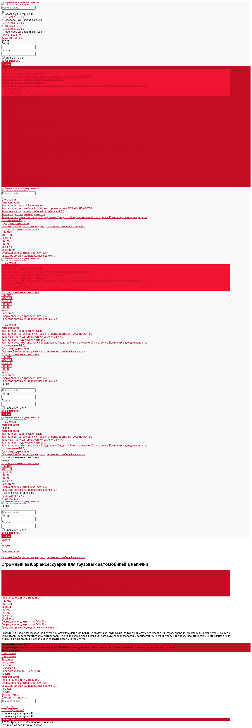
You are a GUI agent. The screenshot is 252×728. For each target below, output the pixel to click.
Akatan (38, 725)
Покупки (6, 691)
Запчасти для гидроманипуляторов (23, 82)
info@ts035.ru (9, 25)
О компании (8, 129)
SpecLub (6, 105)
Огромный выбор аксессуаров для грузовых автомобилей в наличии (43, 94)
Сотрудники (8, 662)
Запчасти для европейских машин (22, 73)
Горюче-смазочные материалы (20, 159)
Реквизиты (8, 668)
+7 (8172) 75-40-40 (12, 16)
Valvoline (6, 114)
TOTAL (5, 111)
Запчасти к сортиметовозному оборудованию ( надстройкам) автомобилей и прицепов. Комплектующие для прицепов (74, 85)
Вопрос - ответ (10, 694)
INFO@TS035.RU (11, 34)
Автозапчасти (10, 132)
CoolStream (8, 117)
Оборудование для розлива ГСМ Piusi (24, 182)
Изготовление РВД (13, 88)
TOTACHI (6, 108)
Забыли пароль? (11, 60)
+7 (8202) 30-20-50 (12, 22)
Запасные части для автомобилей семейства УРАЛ (32, 79)
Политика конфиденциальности (21, 671)
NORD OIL (7, 102)
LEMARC (6, 100)
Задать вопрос (10, 650)
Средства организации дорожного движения (29, 185)
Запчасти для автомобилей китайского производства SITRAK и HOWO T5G (46, 76)
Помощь (6, 688)
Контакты (7, 659)
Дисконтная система (14, 697)
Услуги (5, 673)
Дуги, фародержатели (15, 91)
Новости (6, 665)
